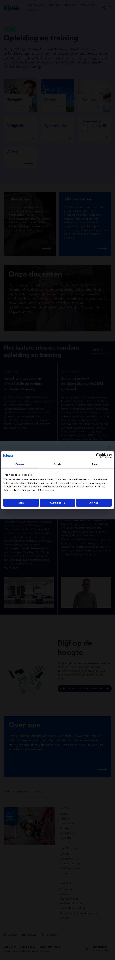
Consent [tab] (19, 464)
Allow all (93, 502)
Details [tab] (57, 464)
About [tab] (95, 464)
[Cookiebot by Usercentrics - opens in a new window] (98, 455)
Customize (55, 502)
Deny (21, 502)
